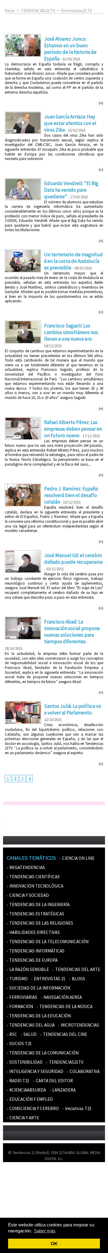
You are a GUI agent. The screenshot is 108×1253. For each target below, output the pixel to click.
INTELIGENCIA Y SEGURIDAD (35, 1071)
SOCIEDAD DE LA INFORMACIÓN (39, 988)
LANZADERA (63, 1090)
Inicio (10, 10)
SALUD (29, 1034)
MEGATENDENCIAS (26, 867)
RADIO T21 (18, 1080)
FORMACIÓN (20, 1006)
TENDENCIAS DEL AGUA (31, 1025)
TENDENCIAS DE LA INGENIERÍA (39, 904)
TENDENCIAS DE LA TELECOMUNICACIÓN (48, 941)
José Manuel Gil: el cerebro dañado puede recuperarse (73, 558)
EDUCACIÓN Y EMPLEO (30, 1099)
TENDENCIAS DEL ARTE (77, 969)
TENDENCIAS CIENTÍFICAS (34, 876)
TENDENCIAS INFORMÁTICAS (36, 951)
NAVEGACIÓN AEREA (62, 997)
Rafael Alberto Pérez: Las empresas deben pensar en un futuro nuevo (73, 429)
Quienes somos (19, 1175)
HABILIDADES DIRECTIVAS (34, 932)
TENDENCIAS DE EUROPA (33, 960)
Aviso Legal (16, 1184)
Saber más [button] (45, 1230)
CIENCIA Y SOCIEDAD (28, 895)
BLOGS (78, 978)
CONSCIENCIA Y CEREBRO (33, 1108)
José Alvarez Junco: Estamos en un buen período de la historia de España (70, 49)
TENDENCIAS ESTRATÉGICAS (36, 914)
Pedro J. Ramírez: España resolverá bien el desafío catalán (71, 495)
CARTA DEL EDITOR (54, 1080)
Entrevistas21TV (76, 10)
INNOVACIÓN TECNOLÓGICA (35, 886)
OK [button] (54, 1243)
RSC (12, 1034)
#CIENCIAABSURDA (27, 1090)
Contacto (14, 1192)
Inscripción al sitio (21, 1210)
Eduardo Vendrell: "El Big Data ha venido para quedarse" (71, 190)
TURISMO (18, 978)
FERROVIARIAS (22, 997)
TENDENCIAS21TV (38, 10)
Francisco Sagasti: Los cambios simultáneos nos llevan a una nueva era (71, 332)
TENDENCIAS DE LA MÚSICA (65, 1006)
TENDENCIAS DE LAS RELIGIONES (40, 923)
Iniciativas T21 (78, 1108)
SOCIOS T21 (20, 1043)
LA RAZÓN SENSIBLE (28, 969)
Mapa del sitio (18, 1201)
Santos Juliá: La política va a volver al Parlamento (72, 709)
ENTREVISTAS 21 (49, 978)
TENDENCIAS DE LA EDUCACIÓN (39, 1016)
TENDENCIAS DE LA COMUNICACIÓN (43, 1053)
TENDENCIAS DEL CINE (64, 1034)
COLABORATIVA (84, 1071)
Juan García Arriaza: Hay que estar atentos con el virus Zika (70, 123)
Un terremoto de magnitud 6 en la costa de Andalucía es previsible (73, 261)
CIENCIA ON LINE (77, 858)
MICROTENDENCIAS (79, 1025)
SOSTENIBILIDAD (25, 1062)
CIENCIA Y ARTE (23, 1118)
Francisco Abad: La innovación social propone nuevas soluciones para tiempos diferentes (72, 631)
